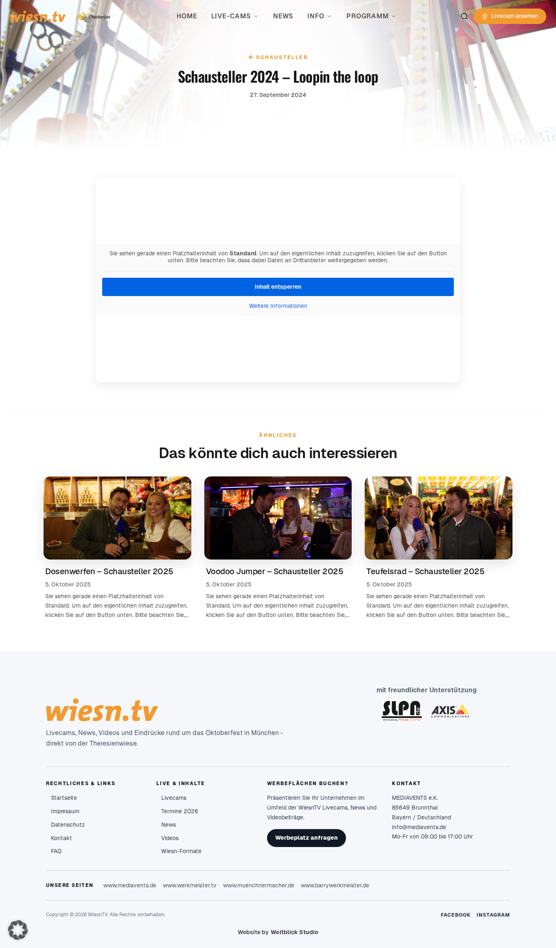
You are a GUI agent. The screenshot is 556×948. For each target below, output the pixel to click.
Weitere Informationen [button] (278, 306)
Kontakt (61, 838)
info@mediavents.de (419, 827)
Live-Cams (231, 16)
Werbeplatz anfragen (306, 837)
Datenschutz (68, 824)
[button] (18, 930)
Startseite (64, 797)
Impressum (65, 811)
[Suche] (464, 16)
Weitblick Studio (294, 932)
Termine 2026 (179, 811)
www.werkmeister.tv (190, 885)
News (283, 16)
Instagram (493, 915)
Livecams (173, 797)
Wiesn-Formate (181, 851)
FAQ (56, 851)
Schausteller (278, 57)
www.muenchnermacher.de (258, 885)
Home (187, 16)
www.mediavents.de (129, 885)
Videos (170, 838)
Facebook (456, 915)
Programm (367, 16)
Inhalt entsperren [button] (278, 286)
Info (315, 16)
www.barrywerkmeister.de (335, 885)
